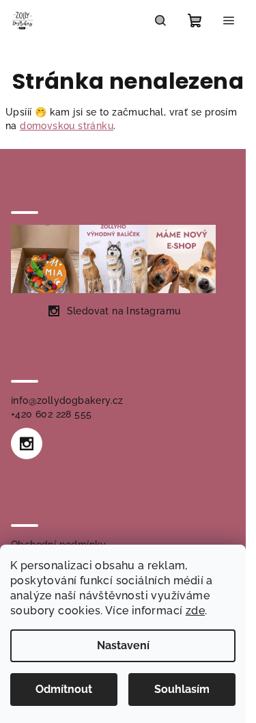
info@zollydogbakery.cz (67, 400)
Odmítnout (63, 689)
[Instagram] (26, 443)
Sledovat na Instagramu (124, 310)
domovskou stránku (66, 125)
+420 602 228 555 (51, 414)
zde (195, 610)
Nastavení (123, 645)
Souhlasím (182, 689)
